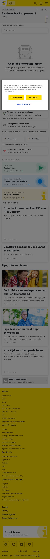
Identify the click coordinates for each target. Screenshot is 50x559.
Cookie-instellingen (23, 104)
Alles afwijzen (33, 97)
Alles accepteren (16, 97)
